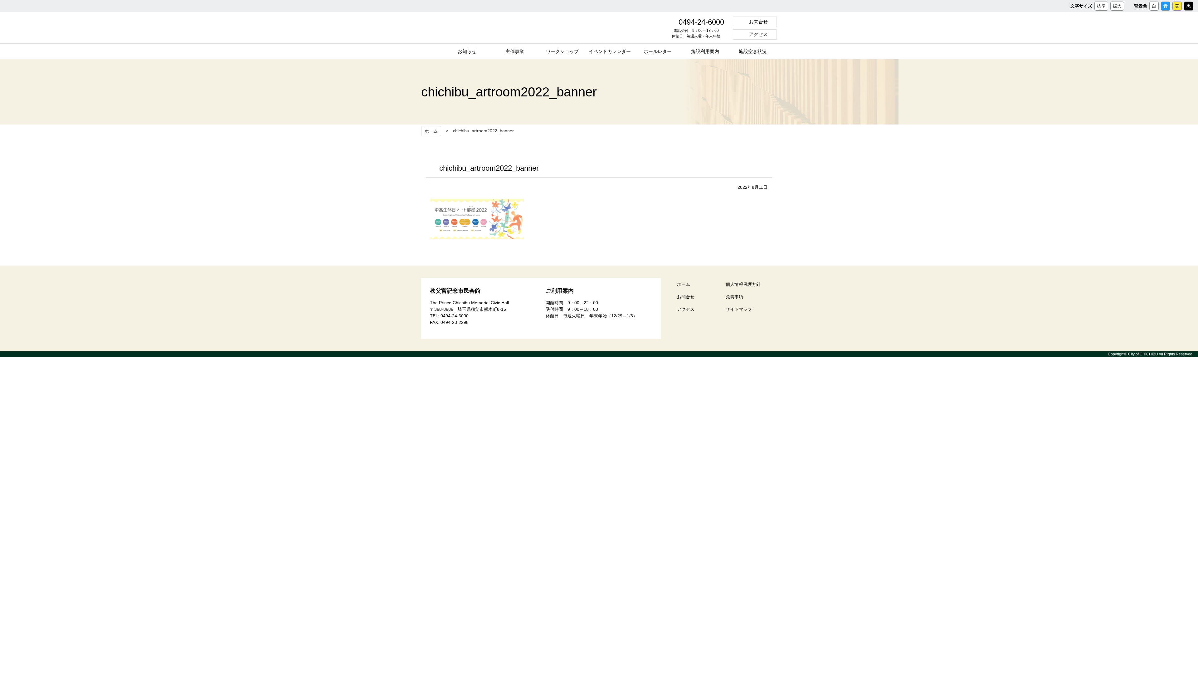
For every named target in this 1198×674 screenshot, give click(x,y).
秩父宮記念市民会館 (480, 27)
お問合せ (758, 21)
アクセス (758, 34)
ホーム (431, 131)
